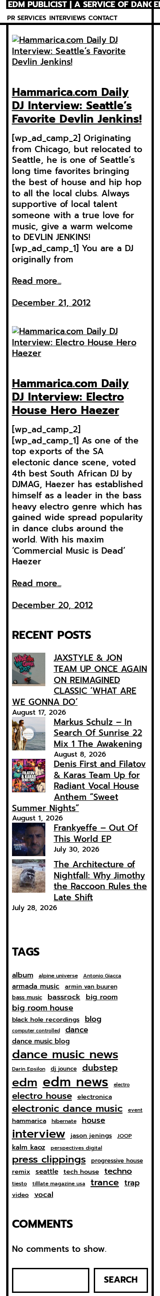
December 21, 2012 (51, 302)
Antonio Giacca (102, 976)
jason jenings (91, 1136)
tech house (81, 1172)
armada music (36, 986)
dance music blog (41, 1041)
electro (122, 1085)
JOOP (124, 1136)
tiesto (19, 1184)
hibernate (64, 1121)
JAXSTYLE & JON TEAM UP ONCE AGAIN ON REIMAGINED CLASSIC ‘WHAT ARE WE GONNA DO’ (79, 679)
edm (24, 1082)
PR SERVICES (26, 18)
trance (105, 1183)
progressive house (117, 1161)
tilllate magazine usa (58, 1183)
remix (21, 1172)
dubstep (100, 1067)
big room (102, 997)
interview (38, 1134)
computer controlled (36, 1031)
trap (132, 1183)
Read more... (36, 281)
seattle (47, 1171)
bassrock (64, 997)
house (93, 1120)
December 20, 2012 (52, 605)
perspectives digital (76, 1148)
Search (121, 1279)
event (135, 1110)
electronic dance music (67, 1108)
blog (93, 1019)
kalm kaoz (28, 1147)
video (20, 1195)
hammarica (29, 1121)
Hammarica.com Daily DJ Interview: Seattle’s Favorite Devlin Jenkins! (77, 106)
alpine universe (58, 976)
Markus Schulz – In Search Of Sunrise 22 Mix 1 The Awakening (98, 733)
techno (118, 1171)
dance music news (65, 1054)
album (22, 975)
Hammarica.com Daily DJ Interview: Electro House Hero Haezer (70, 397)
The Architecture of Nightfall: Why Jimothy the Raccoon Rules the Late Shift (100, 881)
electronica (94, 1097)
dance (76, 1030)
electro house (42, 1096)
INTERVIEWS (67, 18)
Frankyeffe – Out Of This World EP (96, 833)
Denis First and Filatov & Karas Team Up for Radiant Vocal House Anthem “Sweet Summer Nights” (79, 786)
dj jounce (64, 1069)
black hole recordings (46, 1020)
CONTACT (102, 18)
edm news (75, 1081)
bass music (27, 998)
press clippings (49, 1159)
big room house (42, 1008)
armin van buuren (91, 987)
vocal (43, 1195)
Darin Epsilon (28, 1069)
